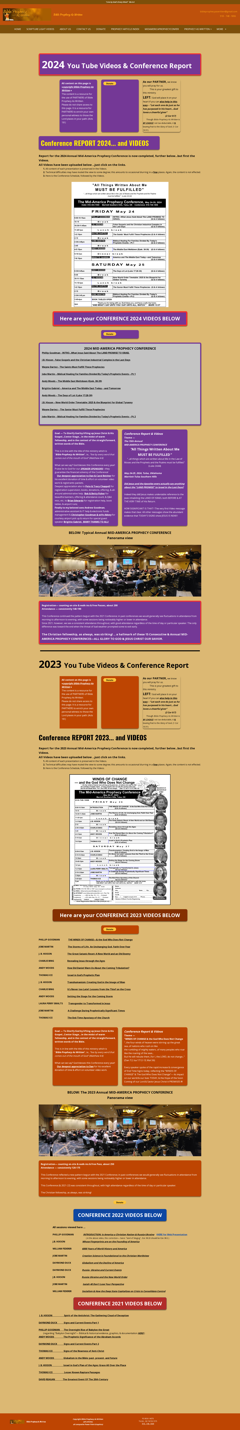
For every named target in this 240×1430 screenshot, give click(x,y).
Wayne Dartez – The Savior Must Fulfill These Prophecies (73, 409)
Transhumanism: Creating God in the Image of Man (96, 982)
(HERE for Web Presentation (171, 1234)
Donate (101, 29)
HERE (141, 1333)
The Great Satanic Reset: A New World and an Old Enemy (98, 953)
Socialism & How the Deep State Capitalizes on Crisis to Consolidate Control (123, 1291)
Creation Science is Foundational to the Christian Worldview (115, 1255)
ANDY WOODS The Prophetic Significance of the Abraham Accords (80, 1336)
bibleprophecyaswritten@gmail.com (218, 11)
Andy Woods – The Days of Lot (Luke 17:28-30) (67, 395)
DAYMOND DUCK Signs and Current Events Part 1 (69, 1322)
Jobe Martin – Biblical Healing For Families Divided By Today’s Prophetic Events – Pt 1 (89, 374)
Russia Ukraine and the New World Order (104, 1277)
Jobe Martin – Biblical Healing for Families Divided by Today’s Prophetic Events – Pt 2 (89, 416)
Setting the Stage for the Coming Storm (90, 996)
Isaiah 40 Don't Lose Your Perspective (103, 1284)
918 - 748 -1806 (228, 16)
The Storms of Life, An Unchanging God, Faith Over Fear (99, 946)
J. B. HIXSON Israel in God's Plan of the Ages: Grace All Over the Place (82, 1365)
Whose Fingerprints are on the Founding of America (110, 1241)
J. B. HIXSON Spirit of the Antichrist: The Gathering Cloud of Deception (84, 1315)
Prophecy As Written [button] (197, 29)
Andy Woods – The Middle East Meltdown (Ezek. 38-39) (72, 381)
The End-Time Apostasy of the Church (89, 1017)
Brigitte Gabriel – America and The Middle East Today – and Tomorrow (81, 388)
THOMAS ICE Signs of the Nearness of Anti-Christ (71, 1351)
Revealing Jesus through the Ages (86, 960)
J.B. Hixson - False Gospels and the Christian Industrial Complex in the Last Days (86, 359)
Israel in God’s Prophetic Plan (84, 975)
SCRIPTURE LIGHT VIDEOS (40, 29)
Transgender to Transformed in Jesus (89, 1003)
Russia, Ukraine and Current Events (102, 1270)
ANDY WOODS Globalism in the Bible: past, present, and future (78, 1358)
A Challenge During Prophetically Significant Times (96, 1010)
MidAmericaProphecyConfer (162, 29)
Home (17, 29)
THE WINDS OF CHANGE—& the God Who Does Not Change (100, 939)
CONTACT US (84, 29)
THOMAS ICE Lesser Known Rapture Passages (69, 1372)
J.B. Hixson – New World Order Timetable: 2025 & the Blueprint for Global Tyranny (87, 402)
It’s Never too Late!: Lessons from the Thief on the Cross (99, 989)
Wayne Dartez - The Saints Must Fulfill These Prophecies (73, 366)
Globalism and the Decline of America (103, 1262)
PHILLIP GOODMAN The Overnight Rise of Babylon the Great (74, 1329)
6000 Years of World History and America (104, 1248)
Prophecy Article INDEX (125, 29)
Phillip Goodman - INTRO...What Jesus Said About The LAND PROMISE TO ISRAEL (85, 352)
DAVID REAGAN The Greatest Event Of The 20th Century (73, 1379)
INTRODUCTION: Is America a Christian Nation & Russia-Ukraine (118, 1234)
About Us (65, 29)
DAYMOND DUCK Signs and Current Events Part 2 (69, 1343)
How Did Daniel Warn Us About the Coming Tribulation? (98, 967)
